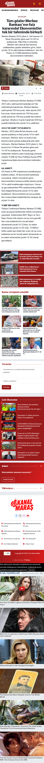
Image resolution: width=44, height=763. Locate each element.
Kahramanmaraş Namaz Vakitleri (11, 532)
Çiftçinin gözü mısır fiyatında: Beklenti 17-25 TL (32, 352)
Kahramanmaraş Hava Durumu (32, 525)
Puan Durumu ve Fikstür (12, 539)
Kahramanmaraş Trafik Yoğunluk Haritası (32, 532)
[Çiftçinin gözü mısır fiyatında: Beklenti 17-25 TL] (32, 343)
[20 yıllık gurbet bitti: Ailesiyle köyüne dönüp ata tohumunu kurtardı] (11, 301)
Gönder (6, 387)
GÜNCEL (24, 10)
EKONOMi (22, 17)
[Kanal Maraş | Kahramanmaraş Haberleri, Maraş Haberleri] (9, 4)
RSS (8, 553)
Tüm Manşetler (30, 539)
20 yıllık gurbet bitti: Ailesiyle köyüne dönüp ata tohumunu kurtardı (11, 310)
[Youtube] (28, 516)
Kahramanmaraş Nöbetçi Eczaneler (11, 525)
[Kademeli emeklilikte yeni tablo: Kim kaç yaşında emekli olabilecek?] (32, 301)
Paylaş (6, 88)
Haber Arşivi (30, 544)
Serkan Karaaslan (9, 93)
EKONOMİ (34, 10)
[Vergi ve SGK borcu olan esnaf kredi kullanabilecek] (11, 321)
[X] (20, 516)
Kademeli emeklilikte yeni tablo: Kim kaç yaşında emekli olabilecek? (32, 310)
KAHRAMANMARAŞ (10, 10)
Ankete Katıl (8, 479)
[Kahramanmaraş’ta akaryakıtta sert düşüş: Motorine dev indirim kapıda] (32, 321)
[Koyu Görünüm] (34, 4)
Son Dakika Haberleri (11, 544)
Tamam (31, 570)
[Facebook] (16, 516)
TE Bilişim (27, 560)
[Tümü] (41, 466)
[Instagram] (24, 516)
